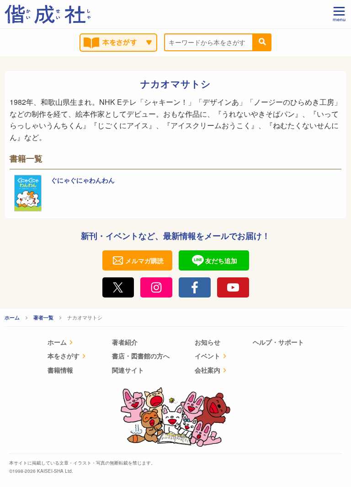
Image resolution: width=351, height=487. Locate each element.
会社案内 (207, 369)
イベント (207, 355)
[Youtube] (233, 287)
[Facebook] (195, 287)
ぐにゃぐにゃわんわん (83, 179)
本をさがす (64, 355)
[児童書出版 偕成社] (47, 14)
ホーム (12, 317)
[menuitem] (67, 343)
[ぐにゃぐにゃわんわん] (28, 193)
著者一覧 (43, 317)
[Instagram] (156, 287)
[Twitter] (118, 287)
